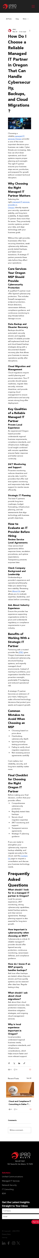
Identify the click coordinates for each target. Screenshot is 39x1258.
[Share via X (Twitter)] (14, 1063)
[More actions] (30, 30)
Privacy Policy (6, 1234)
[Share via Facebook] (9, 1063)
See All (29, 1078)
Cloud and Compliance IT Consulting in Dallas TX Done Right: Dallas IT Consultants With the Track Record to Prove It (20, 1103)
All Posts (9, 19)
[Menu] (33, 6)
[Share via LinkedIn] (19, 1063)
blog (17, 19)
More (24, 19)
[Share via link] (24, 1063)
